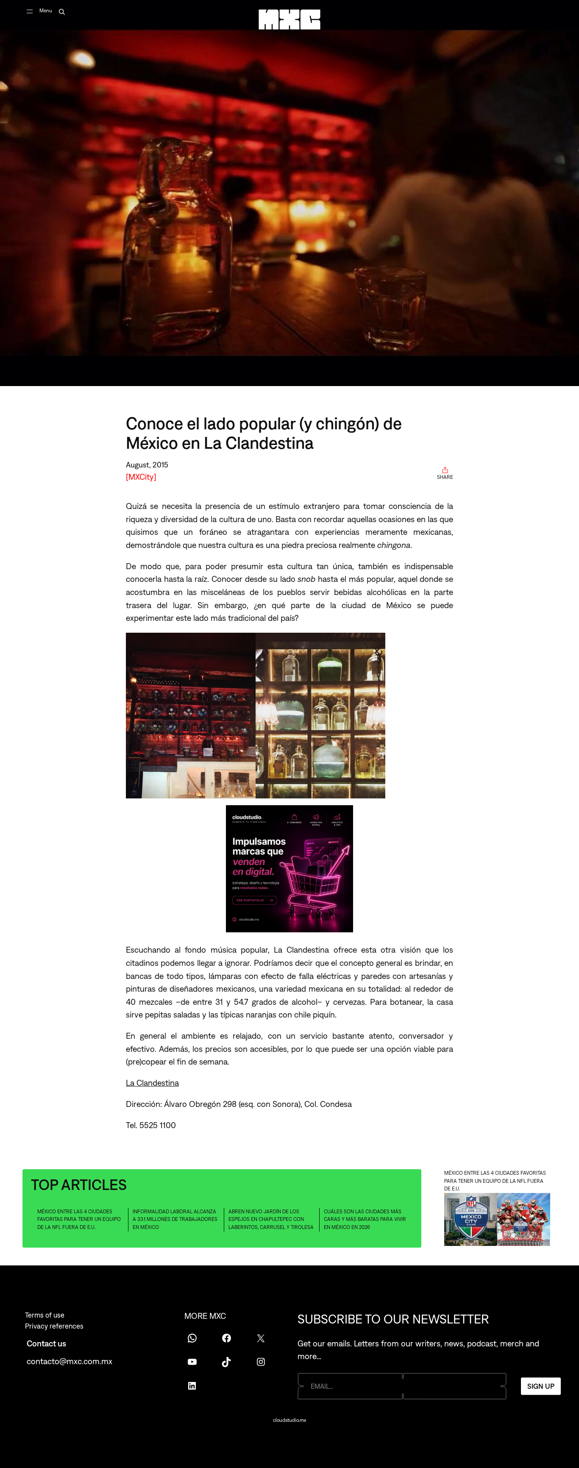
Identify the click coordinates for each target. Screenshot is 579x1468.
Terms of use (44, 1315)
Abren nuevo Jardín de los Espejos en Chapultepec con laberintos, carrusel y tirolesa (271, 1219)
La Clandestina (152, 1082)
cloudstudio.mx (289, 1420)
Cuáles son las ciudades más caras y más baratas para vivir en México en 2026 (365, 1219)
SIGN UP (540, 1386)
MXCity (141, 476)
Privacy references (54, 1326)
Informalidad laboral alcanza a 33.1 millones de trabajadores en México (175, 1219)
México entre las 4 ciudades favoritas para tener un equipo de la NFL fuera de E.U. (79, 1219)
